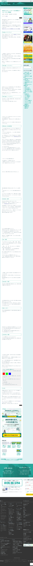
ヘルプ (24, 526)
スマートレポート (3, 527)
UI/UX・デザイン (27, 90)
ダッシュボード (19, 526)
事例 (24, 507)
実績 (24, 511)
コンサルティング (3, 537)
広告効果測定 (3, 552)
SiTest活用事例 (27, 89)
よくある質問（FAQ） (26, 522)
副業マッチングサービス (27, 514)
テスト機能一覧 (11, 517)
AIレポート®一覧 (11, 509)
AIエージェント (3, 522)
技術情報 (26, 105)
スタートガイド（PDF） (27, 525)
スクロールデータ (3, 516)
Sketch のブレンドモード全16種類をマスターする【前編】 (11, 28)
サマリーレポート (3, 528)
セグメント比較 (11, 534)
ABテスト (26, 72)
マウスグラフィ (3, 509)
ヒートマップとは (26, 503)
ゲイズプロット (11, 527)
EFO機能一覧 (19, 513)
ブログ (5, 4)
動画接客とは (25, 504)
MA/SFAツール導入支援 (16, 549)
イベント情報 (27, 96)
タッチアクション (3, 515)
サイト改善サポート (26, 515)
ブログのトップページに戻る (12, 459)
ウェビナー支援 (15, 551)
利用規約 (28, 491)
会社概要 (24, 533)
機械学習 (26, 106)
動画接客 (26, 104)
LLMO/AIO (26, 80)
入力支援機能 (19, 514)
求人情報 (24, 534)
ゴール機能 (18, 529)
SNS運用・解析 (3, 553)
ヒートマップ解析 (27, 100)
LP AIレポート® (11, 511)
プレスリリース (27, 101)
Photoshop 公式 (16, 136)
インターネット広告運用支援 (17, 545)
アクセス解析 (27, 95)
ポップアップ (19, 509)
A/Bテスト (10, 518)
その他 (26, 99)
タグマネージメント (4, 550)
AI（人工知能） (27, 73)
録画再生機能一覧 (11, 523)
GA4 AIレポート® (11, 512)
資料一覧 (24, 510)
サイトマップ (25, 540)
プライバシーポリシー (26, 536)
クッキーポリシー (26, 537)
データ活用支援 (15, 548)
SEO (25, 86)
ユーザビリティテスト (4, 549)
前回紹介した (16, 34)
